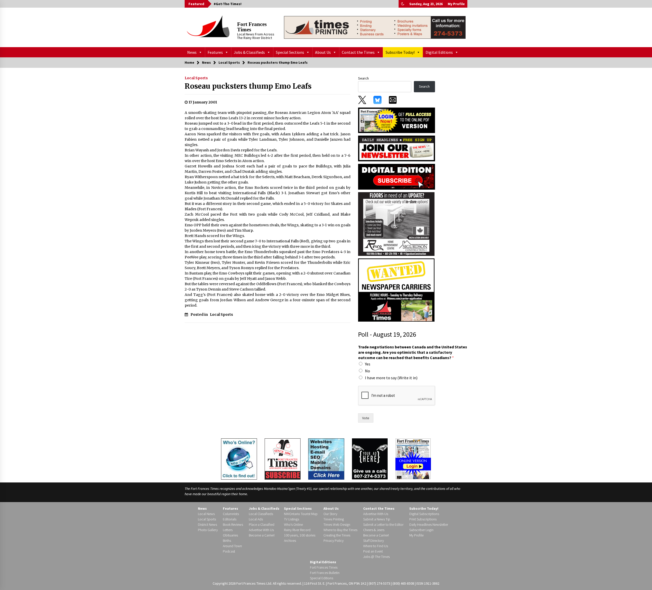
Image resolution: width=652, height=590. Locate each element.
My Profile (456, 4)
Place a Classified (261, 524)
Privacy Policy (333, 540)
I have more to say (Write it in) (391, 377)
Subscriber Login (421, 530)
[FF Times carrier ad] (396, 289)
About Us (323, 52)
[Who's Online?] (239, 458)
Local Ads (256, 519)
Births (227, 540)
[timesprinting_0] (375, 27)
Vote (365, 418)
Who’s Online (293, 524)
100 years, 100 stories (299, 535)
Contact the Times (358, 52)
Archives (290, 540)
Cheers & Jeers (373, 530)
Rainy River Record (297, 530)
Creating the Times (336, 535)
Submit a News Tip (376, 519)
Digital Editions (439, 52)
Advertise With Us (261, 530)
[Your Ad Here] (370, 458)
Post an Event (373, 551)
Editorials (229, 519)
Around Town (232, 546)
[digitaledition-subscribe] (396, 176)
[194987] (396, 223)
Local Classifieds (261, 514)
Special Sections (290, 52)
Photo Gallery (208, 530)
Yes (367, 363)
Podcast (229, 551)
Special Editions (321, 578)
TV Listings (291, 519)
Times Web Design (336, 524)
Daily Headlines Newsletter (428, 524)
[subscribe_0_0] (396, 119)
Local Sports (196, 78)
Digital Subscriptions (424, 514)
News (192, 52)
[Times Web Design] (326, 458)
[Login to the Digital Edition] (413, 458)
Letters (228, 530)
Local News (206, 514)
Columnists (231, 514)
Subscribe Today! (400, 52)
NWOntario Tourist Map (301, 514)
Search (363, 78)
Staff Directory (373, 540)
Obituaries (230, 535)
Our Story (330, 514)
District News (207, 524)
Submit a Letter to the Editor (383, 524)
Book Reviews (233, 524)
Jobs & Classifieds (249, 52)
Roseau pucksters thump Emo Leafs (248, 86)
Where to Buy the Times (340, 530)
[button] (402, 4)
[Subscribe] (283, 459)
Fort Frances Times (252, 27)
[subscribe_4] (396, 148)
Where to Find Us (375, 546)
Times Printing (333, 519)
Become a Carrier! (262, 535)
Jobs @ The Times (376, 556)
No (367, 370)
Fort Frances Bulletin (324, 572)
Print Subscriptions (423, 519)
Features (215, 52)
